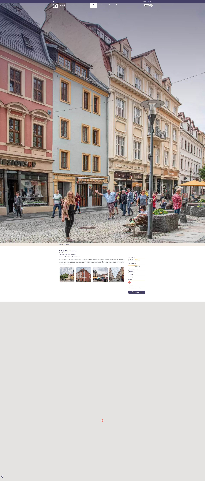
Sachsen (130, 276)
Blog (109, 6)
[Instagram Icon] (53, 1)
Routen (102, 6)
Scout (116, 6)
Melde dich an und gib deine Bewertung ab (67, 254)
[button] (131, 271)
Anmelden (144, 1)
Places (93, 6)
